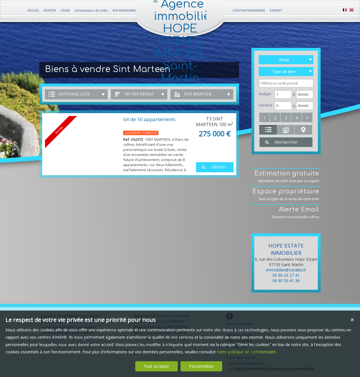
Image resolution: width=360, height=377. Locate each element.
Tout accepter (156, 366)
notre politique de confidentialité (246, 351)
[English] (351, 10)
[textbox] (286, 83)
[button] (264, 117)
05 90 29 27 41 (286, 275)
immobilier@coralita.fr (286, 270)
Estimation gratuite (287, 176)
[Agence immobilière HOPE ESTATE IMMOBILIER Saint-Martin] (180, 78)
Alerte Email (295, 212)
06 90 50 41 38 (286, 280)
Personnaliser (201, 366)
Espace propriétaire (286, 194)
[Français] (345, 10)
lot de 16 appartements (149, 119)
